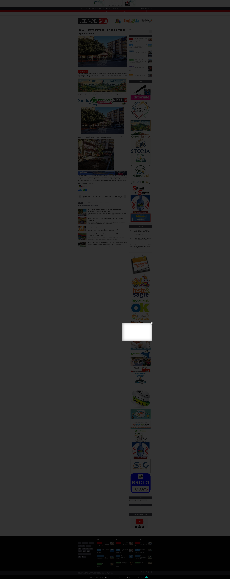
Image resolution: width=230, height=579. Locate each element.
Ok (146, 577)
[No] (228, 577)
